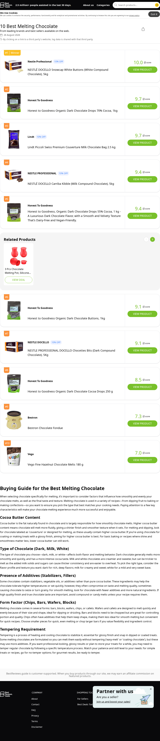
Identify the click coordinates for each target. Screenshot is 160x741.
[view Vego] (14, 456)
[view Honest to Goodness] (14, 102)
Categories (103, 5)
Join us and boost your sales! (113, 701)
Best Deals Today (86, 704)
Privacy (35, 715)
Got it (154, 14)
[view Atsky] (18, 256)
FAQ (33, 710)
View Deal (18, 280)
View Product (142, 69)
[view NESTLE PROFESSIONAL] (14, 175)
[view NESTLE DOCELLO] (14, 347)
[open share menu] (143, 29)
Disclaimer (36, 726)
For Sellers (82, 698)
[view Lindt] (14, 139)
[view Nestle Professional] (14, 66)
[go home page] (6, 4)
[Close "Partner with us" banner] (151, 689)
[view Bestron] (14, 420)
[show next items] (152, 239)
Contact (35, 704)
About (34, 698)
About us (88, 5)
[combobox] (136, 5)
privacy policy (134, 15)
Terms (34, 721)
